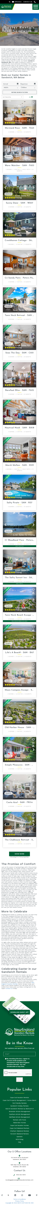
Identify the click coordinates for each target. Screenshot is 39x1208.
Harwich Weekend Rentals (19, 1134)
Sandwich (8, 119)
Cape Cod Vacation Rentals (19, 1097)
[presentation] (17, 1072)
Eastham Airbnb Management (19, 1114)
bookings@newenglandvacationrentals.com (19, 1180)
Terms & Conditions (19, 1199)
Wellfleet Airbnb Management (19, 1117)
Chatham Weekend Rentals (19, 1131)
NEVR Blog (19, 1139)
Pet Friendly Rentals (19, 1103)
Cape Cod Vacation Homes (19, 1125)
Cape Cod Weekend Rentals (19, 1128)
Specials (19, 1136)
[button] (20, 92)
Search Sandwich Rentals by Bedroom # (19, 1109)
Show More (19, 854)
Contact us (27, 2)
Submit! (20, 1079)
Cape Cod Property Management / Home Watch (19, 1100)
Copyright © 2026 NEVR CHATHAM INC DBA (19, 1203)
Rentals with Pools (19, 1120)
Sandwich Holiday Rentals (19, 1106)
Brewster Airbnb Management (19, 1111)
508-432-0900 (21, 1174)
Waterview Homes (19, 1122)
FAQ (19, 1142)
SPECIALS (18, 2)
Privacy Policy (19, 1201)
